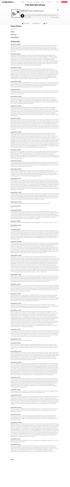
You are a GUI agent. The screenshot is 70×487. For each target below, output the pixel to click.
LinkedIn (12, 31)
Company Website (14, 37)
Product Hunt (14, 34)
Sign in (58, 2)
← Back (12, 459)
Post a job (64, 2)
